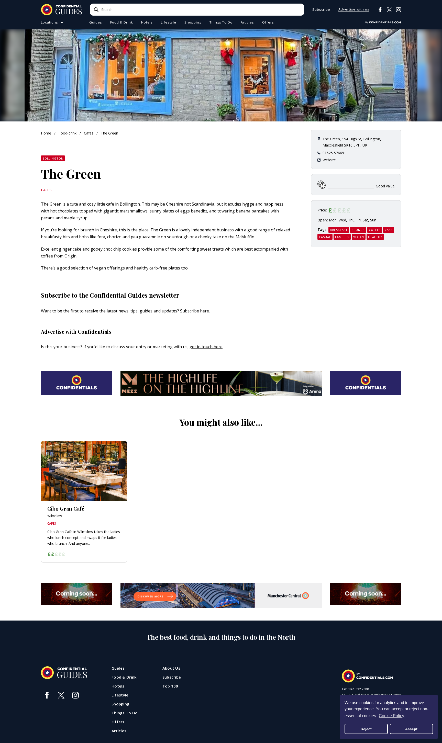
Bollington (52, 158)
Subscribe (321, 9)
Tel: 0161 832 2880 (355, 689)
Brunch (358, 230)
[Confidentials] (383, 22)
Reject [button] (366, 729)
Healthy (375, 237)
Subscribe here (194, 311)
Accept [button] (411, 729)
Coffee (375, 230)
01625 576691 (334, 152)
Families (342, 237)
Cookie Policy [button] (391, 716)
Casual (325, 237)
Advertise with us (353, 10)
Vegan (358, 237)
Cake (389, 230)
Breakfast (339, 230)
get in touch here (206, 347)
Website (329, 159)
